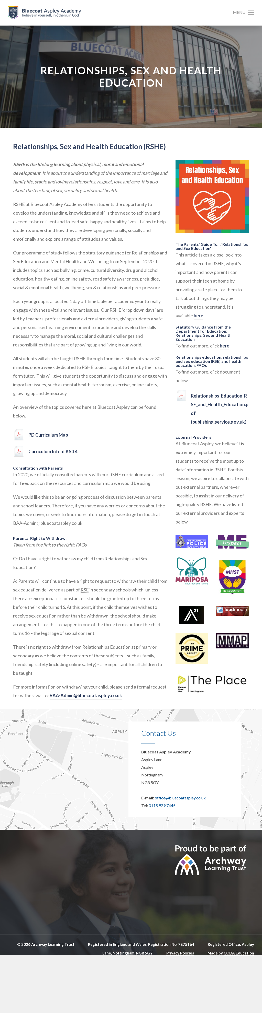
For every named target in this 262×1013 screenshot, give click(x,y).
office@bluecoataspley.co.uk (180, 797)
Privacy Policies (180, 953)
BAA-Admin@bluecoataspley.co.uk (86, 695)
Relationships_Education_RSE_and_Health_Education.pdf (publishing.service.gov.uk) (219, 409)
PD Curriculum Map (48, 435)
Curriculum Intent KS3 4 (52, 451)
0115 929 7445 (162, 805)
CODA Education (239, 953)
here (198, 315)
